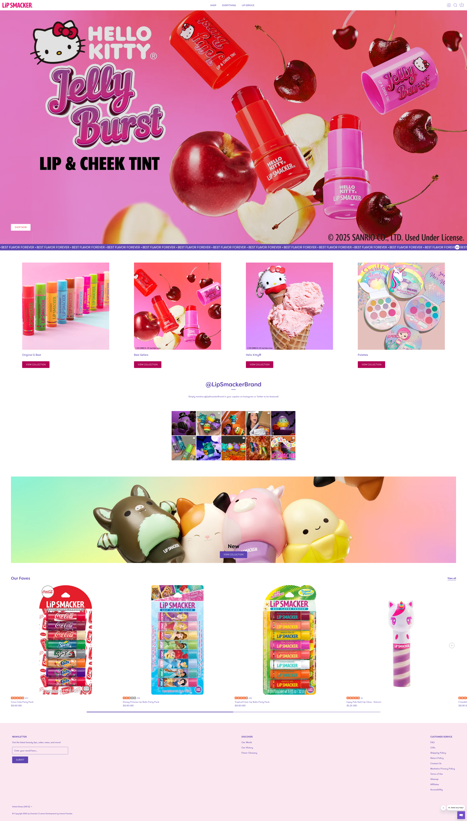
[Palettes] (401, 306)
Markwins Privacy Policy (442, 768)
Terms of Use (436, 773)
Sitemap (434, 779)
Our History (247, 747)
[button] (457, 247)
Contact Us (435, 763)
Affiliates (434, 784)
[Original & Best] (65, 306)
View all (452, 578)
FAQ (432, 742)
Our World (247, 742)
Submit (20, 759)
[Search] (455, 5)
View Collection (36, 364)
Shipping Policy (438, 752)
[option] (233, 127)
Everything (229, 5)
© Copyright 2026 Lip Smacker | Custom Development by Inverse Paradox (42, 813)
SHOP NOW (21, 227)
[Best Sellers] (177, 306)
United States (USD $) (21, 806)
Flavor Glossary (249, 752)
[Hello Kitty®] (289, 306)
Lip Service (248, 5)
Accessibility (436, 789)
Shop (213, 5)
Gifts (432, 747)
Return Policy (437, 758)
